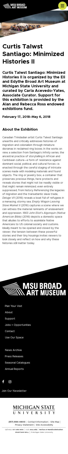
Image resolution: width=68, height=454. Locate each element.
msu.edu (33, 429)
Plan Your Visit (13, 306)
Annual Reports (14, 369)
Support (10, 318)
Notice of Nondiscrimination (51, 429)
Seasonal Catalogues (17, 363)
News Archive (13, 350)
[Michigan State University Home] (34, 409)
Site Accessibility (44, 425)
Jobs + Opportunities (18, 325)
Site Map (54, 422)
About (9, 312)
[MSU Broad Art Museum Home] (34, 290)
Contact (10, 331)
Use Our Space (14, 337)
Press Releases (14, 356)
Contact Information (38, 422)
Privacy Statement (24, 425)
